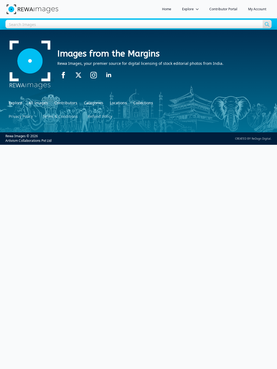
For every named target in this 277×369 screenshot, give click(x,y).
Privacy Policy (21, 116)
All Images (38, 102)
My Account (257, 9)
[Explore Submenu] (199, 9)
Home (166, 9)
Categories (93, 102)
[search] (267, 24)
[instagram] (94, 75)
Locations (118, 102)
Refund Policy (100, 116)
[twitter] (78, 75)
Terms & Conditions (60, 116)
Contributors (65, 102)
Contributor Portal (223, 9)
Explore (188, 9)
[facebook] (63, 75)
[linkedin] (109, 75)
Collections (143, 102)
